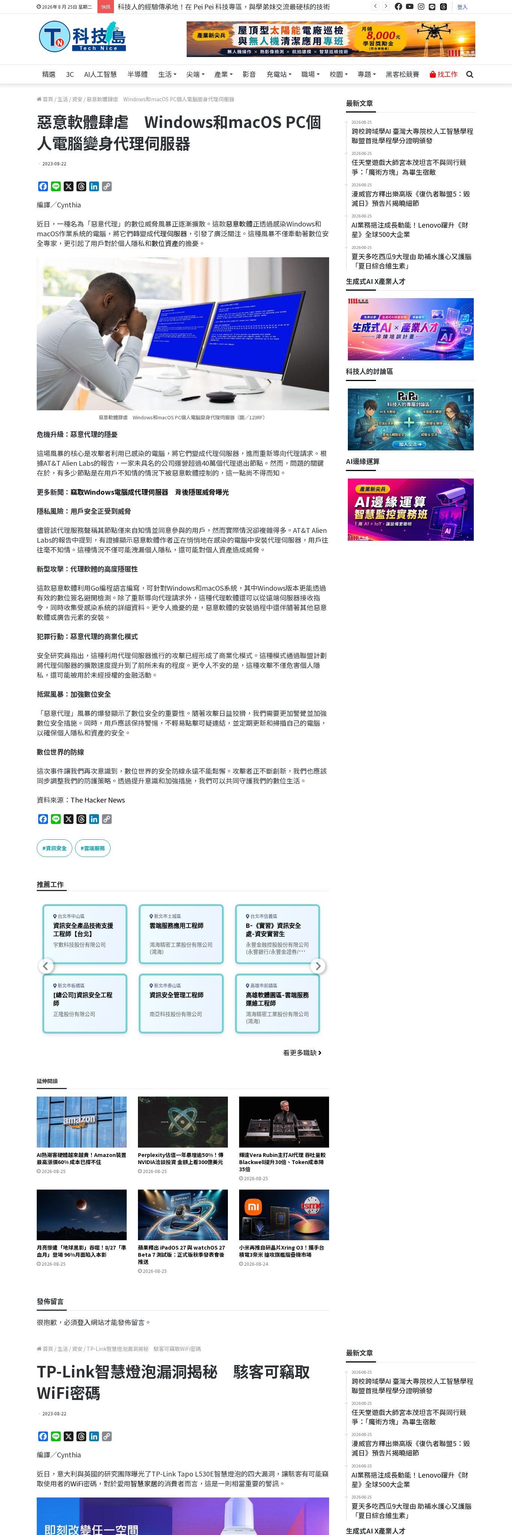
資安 (77, 99)
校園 (336, 74)
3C (70, 74)
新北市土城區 (167, 916)
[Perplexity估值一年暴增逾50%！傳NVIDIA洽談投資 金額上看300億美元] (183, 1122)
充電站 (276, 74)
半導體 (137, 74)
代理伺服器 (170, 233)
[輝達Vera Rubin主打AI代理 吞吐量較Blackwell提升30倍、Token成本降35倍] (284, 1122)
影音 (249, 74)
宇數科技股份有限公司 (79, 944)
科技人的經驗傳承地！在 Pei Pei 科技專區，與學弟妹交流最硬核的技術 (224, 6)
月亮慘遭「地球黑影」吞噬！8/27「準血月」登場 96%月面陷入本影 (81, 1251)
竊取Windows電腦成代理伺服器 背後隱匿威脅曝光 (149, 492)
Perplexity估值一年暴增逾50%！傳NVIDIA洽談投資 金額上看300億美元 (180, 1158)
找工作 (447, 74)
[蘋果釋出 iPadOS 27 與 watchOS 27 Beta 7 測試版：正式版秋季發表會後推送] (183, 1215)
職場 (308, 74)
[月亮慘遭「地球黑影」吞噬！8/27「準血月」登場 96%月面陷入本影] (82, 1215)
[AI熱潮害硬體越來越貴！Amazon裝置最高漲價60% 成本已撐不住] (82, 1122)
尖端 (193, 74)
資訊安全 (56, 848)
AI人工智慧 (100, 74)
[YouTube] (409, 6)
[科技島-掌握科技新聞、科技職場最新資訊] (82, 36)
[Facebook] (398, 6)
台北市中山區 (71, 916)
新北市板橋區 (71, 986)
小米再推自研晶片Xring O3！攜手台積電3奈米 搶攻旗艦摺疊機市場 (281, 1251)
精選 (48, 74)
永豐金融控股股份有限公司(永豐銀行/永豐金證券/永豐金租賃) (277, 951)
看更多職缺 (300, 1052)
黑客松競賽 (402, 74)
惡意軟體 (239, 223)
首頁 (47, 99)
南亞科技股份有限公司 (176, 1014)
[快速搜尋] (469, 74)
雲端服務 (94, 848)
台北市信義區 (263, 916)
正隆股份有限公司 (74, 1014)
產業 (221, 74)
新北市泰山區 (167, 986)
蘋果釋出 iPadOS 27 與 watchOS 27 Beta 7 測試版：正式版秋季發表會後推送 (181, 1254)
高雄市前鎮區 (263, 986)
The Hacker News (97, 799)
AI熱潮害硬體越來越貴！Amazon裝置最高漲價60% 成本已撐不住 (81, 1158)
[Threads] (443, 6)
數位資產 (164, 243)
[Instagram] (421, 6)
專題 (364, 74)
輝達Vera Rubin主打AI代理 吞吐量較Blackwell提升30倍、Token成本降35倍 (282, 1162)
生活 (165, 74)
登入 (462, 7)
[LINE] (432, 7)
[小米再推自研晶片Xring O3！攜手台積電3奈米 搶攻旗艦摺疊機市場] (284, 1215)
